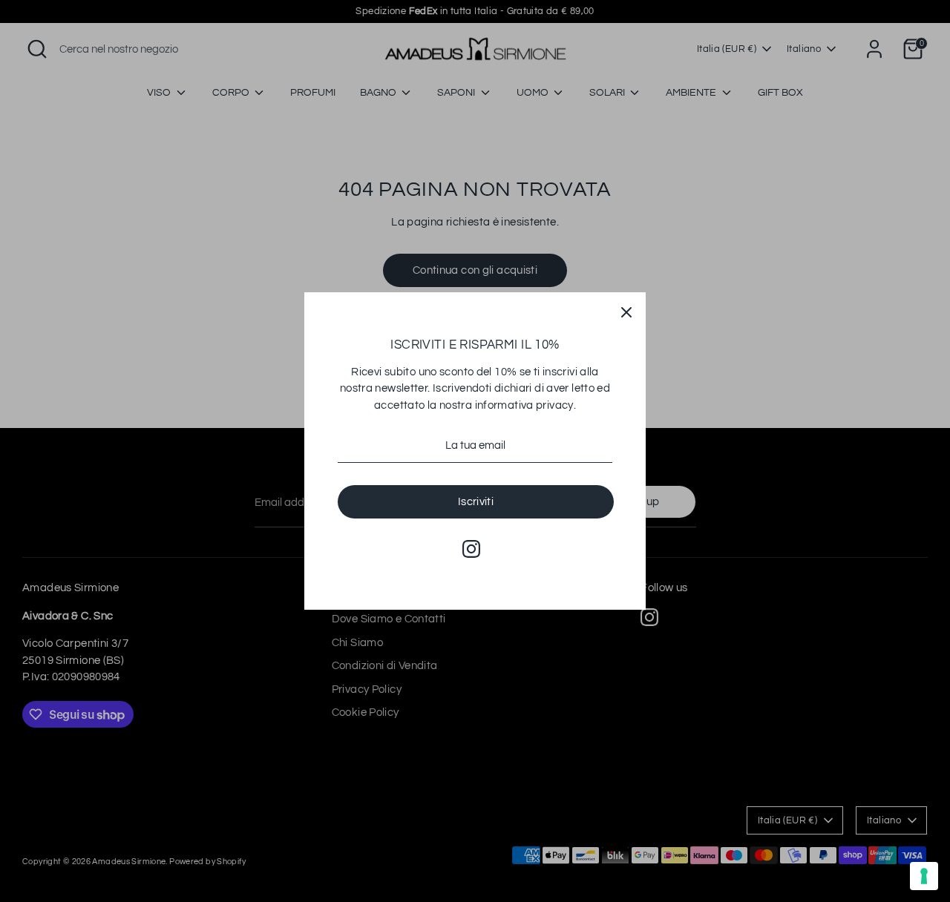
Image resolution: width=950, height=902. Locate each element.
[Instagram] (471, 549)
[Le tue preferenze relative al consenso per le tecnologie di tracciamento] (924, 876)
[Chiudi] (626, 311)
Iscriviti (476, 501)
